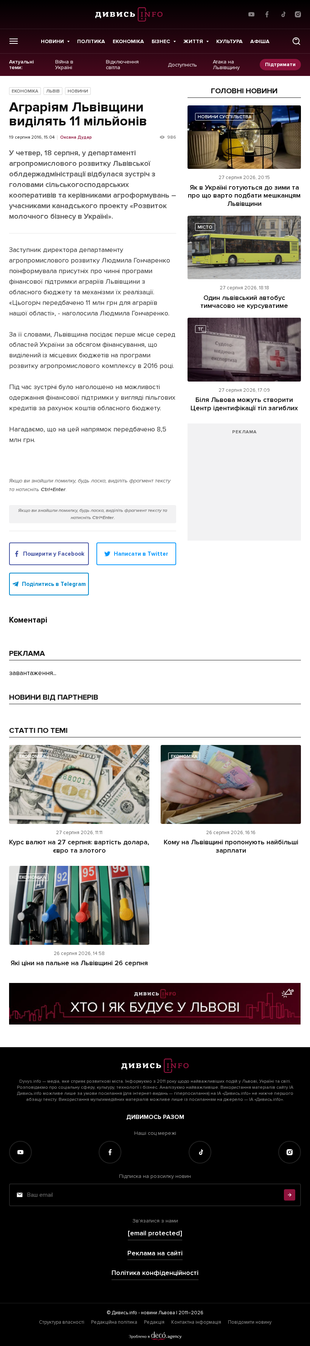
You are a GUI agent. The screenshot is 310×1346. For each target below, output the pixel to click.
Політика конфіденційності (155, 1273)
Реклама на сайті (155, 1253)
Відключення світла (122, 65)
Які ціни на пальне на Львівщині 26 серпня (79, 963)
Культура (229, 41)
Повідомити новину (249, 1322)
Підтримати (280, 64)
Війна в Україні (64, 65)
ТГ (200, 329)
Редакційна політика (114, 1322)
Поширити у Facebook (53, 553)
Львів (53, 91)
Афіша (260, 41)
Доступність (182, 65)
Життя (193, 41)
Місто (205, 227)
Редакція (154, 1322)
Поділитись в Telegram (54, 584)
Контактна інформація (196, 1322)
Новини (52, 41)
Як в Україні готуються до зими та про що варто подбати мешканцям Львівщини (244, 195)
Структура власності (61, 1322)
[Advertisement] (244, 486)
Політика (91, 41)
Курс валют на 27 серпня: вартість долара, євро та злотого (79, 846)
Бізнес (161, 41)
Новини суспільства (224, 117)
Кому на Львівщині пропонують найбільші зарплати (231, 846)
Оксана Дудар (76, 137)
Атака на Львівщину (226, 65)
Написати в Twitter (141, 553)
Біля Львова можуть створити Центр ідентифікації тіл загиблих (244, 404)
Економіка (128, 41)
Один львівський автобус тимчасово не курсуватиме (244, 302)
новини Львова (158, 1313)
